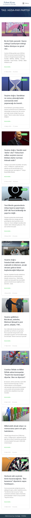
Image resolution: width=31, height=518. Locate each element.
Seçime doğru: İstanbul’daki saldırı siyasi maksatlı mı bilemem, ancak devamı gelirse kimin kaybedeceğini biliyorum (15, 265)
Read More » (7, 67)
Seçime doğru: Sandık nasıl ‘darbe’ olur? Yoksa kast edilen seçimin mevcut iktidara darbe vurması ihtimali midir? (15, 155)
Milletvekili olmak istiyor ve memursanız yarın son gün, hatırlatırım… (15, 428)
